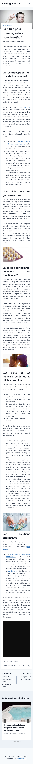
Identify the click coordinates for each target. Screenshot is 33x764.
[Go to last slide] (5, 721)
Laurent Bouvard (10, 41)
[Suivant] (28, 721)
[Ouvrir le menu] (29, 3)
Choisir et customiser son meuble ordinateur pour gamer (7, 680)
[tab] (14, 741)
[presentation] (16, 712)
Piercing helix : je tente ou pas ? (25, 676)
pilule (16, 661)
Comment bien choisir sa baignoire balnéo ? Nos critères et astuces (14, 727)
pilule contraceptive (10, 665)
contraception (8, 661)
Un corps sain (7, 25)
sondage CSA (25, 107)
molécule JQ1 (13, 571)
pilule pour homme (23, 665)
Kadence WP (21, 759)
